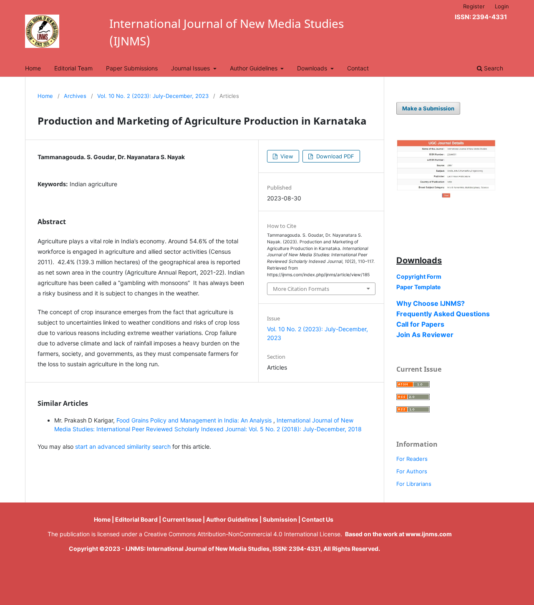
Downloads (313, 68)
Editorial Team (73, 68)
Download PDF (334, 156)
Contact (358, 68)
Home (33, 68)
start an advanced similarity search (123, 446)
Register (474, 6)
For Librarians (413, 483)
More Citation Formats (301, 288)
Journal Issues (191, 68)
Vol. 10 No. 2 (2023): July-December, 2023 (153, 95)
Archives (75, 95)
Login (502, 6)
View (286, 156)
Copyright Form (418, 276)
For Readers (412, 458)
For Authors (411, 471)
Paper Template (418, 286)
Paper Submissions (132, 68)
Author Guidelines (254, 68)
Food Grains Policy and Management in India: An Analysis (194, 420)
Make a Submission (428, 108)
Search (492, 68)
